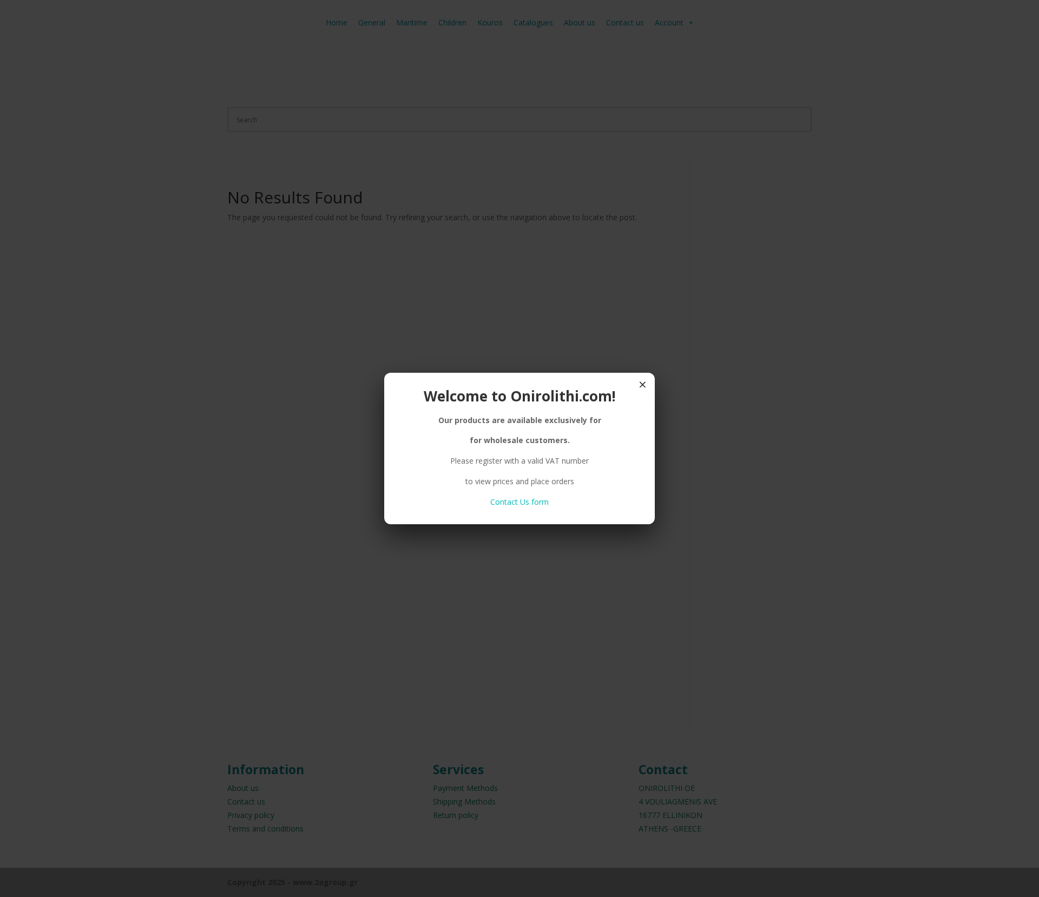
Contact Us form (519, 502)
